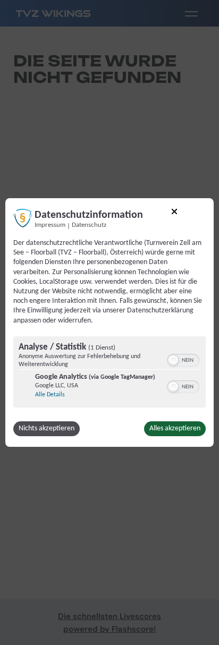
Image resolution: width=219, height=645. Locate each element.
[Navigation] (191, 13)
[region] (109, 373)
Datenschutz (89, 225)
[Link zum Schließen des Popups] (174, 213)
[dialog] (109, 322)
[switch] (183, 359)
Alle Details (50, 395)
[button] (173, 360)
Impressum (50, 225)
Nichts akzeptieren (46, 428)
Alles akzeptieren (174, 428)
